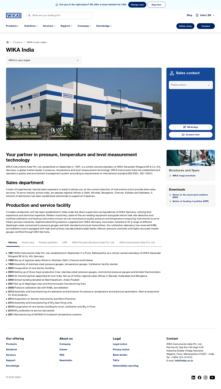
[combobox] (191, 85)
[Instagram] (205, 377)
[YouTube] (212, 377)
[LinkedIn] (193, 377)
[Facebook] (199, 377)
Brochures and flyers (184, 170)
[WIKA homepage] (13, 15)
